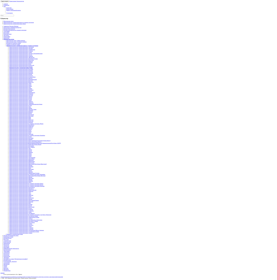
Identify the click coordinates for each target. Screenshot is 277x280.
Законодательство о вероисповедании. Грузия (20, 99)
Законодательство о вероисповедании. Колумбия (21, 138)
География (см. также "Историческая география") (15, 259)
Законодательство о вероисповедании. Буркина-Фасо (22, 77)
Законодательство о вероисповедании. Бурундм (21, 75)
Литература (6, 246)
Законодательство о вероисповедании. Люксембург (22, 158)
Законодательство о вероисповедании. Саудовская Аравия (23, 216)
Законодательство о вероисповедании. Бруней (20, 74)
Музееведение (6, 270)
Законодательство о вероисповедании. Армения (21, 56)
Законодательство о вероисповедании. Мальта (20, 170)
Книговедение (7, 249)
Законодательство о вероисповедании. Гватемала (21, 90)
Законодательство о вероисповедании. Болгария (21, 69)
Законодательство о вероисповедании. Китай (20, 136)
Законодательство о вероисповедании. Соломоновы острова (24, 231)
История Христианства (9, 28)
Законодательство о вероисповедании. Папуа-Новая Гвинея (24, 200)
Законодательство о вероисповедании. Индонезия (21, 114)
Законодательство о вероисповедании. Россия (20, 205)
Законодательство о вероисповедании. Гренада (20, 96)
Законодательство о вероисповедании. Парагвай (21, 201)
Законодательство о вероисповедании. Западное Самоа (22, 109)
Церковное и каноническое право (14, 234)
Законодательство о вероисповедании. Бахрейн (21, 62)
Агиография (6, 31)
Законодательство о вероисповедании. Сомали (20, 233)
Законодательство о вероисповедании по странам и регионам (18, 22)
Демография (6, 251)
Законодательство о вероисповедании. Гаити (20, 84)
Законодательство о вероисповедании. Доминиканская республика (25, 104)
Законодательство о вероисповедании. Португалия (21, 207)
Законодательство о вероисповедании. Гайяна (20, 86)
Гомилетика (6, 38)
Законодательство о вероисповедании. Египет (20, 105)
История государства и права (13, 43)
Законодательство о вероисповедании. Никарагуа (21, 188)
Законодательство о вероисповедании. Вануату (21, 78)
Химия (5, 266)
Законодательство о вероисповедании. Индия (20, 113)
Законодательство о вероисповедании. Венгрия (21, 80)
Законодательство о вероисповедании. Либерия (21, 152)
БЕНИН (3, 273)
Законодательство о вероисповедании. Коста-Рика (21, 145)
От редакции (9, 13)
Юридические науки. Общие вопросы (15, 40)
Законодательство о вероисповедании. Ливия (20, 155)
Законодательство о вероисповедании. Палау (20, 196)
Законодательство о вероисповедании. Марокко (21, 171)
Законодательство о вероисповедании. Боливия (21, 70)
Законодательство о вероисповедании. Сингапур (21, 225)
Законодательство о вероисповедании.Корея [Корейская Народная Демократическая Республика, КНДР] (35, 143)
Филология (6, 244)
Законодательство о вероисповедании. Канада (20, 129)
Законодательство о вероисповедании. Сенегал (20, 218)
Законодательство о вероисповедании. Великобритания (23, 79)
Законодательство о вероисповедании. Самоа (20, 212)
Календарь (9, 7)
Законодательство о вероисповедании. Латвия (20, 149)
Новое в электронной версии (13, 10)
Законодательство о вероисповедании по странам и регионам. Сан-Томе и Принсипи (30, 214)
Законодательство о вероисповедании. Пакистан (21, 195)
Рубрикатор (6, 5)
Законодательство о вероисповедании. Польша (20, 204)
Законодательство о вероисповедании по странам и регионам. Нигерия (26, 186)
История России (7, 238)
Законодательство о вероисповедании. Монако (20, 177)
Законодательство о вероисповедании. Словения (21, 229)
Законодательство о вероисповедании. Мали (20, 168)
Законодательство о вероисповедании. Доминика (21, 103)
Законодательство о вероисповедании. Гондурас (21, 95)
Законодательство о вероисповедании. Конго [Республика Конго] (25, 142)
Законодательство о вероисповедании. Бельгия (20, 66)
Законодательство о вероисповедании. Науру (20, 182)
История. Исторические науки (10, 235)
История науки (7, 260)
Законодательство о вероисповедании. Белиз (20, 64)
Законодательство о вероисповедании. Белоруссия (21, 65)
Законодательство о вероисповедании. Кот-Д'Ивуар (22, 147)
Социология (6, 252)
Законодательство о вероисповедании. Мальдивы (21, 169)
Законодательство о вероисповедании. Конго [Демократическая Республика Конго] (29, 140)
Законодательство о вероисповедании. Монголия (21, 178)
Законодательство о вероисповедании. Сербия (20, 223)
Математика (6, 264)
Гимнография (6, 36)
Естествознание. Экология (10, 261)
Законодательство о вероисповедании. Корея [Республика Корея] (25, 144)
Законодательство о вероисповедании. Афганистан (21, 57)
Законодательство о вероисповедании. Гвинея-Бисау (22, 92)
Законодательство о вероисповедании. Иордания (21, 116)
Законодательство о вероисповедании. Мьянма (20, 179)
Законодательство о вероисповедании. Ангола (20, 54)
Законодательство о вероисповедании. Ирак (20, 117)
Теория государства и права (13, 44)
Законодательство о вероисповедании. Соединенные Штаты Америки (26, 230)
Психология (6, 253)
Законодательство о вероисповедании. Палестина (21, 197)
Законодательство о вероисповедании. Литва (20, 156)
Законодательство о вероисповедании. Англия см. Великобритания (25, 53)
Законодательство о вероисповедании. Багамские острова (23, 58)
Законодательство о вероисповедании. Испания (21, 122)
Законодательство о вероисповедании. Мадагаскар (21, 162)
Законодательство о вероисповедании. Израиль (21, 112)
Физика (5, 265)
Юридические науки (8, 21)
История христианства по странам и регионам (14, 30)
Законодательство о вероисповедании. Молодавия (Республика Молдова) (27, 175)
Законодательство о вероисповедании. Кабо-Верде (21, 125)
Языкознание (6, 243)
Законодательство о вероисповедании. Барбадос (21, 61)
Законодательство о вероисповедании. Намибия (21, 181)
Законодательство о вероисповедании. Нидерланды (22, 187)
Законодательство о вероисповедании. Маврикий (21, 160)
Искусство (6, 239)
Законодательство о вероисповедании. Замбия (20, 108)
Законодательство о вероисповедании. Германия (21, 93)
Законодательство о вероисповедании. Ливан (20, 153)
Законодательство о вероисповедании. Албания (21, 51)
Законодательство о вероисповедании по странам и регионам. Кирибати (27, 135)
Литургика (6, 35)
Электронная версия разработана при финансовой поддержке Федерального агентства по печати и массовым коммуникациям (32, 276)
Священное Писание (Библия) (10, 26)
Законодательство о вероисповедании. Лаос (20, 148)
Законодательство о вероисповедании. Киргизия (21, 134)
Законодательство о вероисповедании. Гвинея (20, 91)
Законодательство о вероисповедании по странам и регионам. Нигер (26, 184)
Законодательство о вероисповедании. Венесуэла (21, 82)
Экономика (6, 257)
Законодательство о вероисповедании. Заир (20, 106)
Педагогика (6, 255)
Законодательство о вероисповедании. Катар (20, 130)
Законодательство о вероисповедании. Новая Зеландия (22, 190)
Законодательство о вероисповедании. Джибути (21, 101)
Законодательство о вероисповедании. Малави (20, 165)
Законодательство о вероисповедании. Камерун (21, 127)
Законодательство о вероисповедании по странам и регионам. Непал (26, 183)
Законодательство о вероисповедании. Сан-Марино (22, 213)
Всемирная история (8, 236)
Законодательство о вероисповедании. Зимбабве (21, 110)
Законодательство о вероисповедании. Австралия (21, 47)
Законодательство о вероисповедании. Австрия (21, 48)
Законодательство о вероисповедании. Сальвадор (21, 210)
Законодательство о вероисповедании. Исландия (21, 121)
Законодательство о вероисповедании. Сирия (20, 226)
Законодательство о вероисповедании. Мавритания (22, 161)
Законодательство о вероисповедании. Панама (20, 199)
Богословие (6, 32)
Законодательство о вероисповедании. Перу (20, 203)
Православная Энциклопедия (16, 1)
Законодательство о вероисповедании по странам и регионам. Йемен (26, 123)
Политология (6, 256)
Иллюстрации (9, 9)
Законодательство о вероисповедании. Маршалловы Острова (24, 173)
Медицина (6, 269)
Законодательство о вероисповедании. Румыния (21, 209)
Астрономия (6, 262)
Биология (5, 268)
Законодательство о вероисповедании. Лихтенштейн (22, 157)
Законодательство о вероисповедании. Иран (20, 118)
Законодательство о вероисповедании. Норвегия (21, 191)
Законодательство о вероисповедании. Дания (20, 100)
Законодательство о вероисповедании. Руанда (20, 208)
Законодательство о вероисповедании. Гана (20, 87)
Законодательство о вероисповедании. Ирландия (21, 119)
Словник (5, 3)
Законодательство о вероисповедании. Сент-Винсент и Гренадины (25, 220)
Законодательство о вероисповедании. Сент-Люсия (22, 222)
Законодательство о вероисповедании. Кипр (20, 132)
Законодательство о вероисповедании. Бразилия (21, 73)
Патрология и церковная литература (12, 27)
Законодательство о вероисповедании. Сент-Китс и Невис (23, 221)
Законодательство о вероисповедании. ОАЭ (20, 192)
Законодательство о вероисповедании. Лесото (20, 151)
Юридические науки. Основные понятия (16, 41)
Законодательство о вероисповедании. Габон (20, 83)
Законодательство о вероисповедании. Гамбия (20, 88)
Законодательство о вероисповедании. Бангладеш (21, 60)
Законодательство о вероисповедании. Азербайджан (22, 49)
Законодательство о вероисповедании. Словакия (21, 227)
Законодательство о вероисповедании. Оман (20, 194)
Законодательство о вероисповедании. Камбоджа (21, 126)
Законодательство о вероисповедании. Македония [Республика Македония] (28, 164)
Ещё (4, 6)
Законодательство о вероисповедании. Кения (20, 131)
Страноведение (7, 240)
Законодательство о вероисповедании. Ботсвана (21, 71)
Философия (6, 247)
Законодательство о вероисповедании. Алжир (20, 52)
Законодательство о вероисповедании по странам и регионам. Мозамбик (27, 174)
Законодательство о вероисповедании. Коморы (20, 139)
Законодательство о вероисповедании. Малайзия (21, 166)
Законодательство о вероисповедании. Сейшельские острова (24, 217)
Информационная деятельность (11, 248)
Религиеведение (7, 34)
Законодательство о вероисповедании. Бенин (14, 23)
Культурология (7, 242)
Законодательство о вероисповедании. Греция (20, 97)
